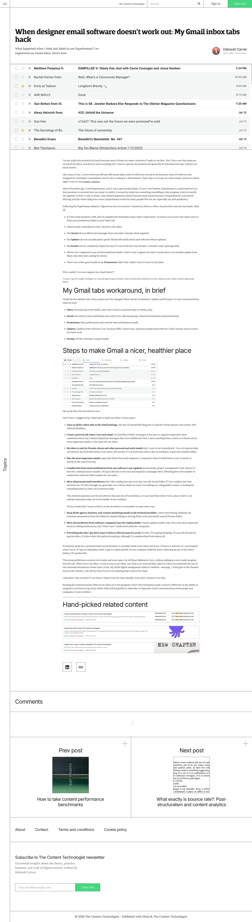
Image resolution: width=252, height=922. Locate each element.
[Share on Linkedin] (67, 667)
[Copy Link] (80, 667)
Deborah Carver (235, 49)
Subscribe (240, 3)
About (20, 829)
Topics (5, 464)
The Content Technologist (132, 3)
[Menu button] (5, 3)
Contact (41, 829)
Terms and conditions (76, 829)
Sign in (215, 3)
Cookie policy (115, 829)
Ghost (146, 916)
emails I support (91, 181)
